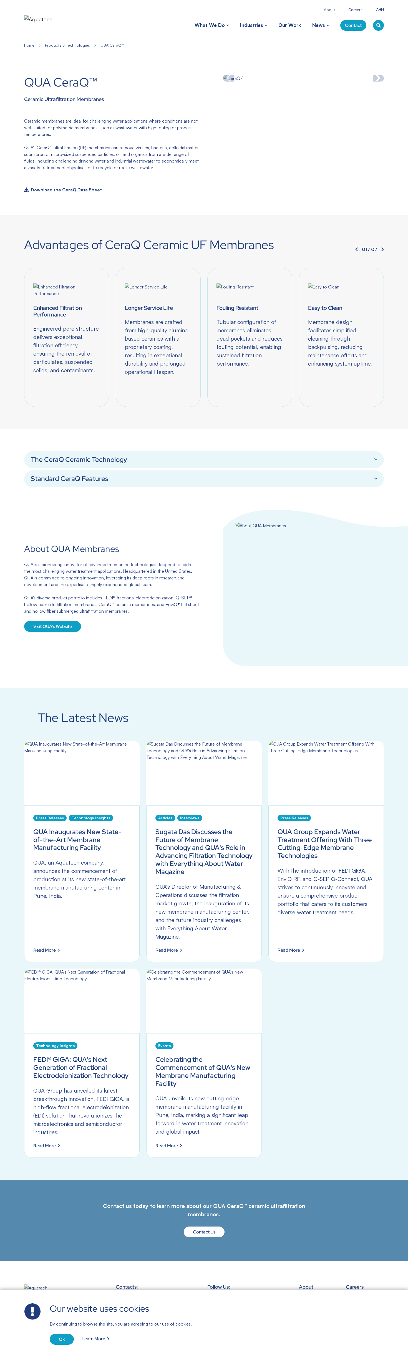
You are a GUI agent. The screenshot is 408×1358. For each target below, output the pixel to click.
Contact (353, 25)
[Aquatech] (45, 18)
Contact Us (204, 1232)
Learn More (93, 1338)
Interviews (189, 817)
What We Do (210, 25)
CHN (380, 9)
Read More (44, 950)
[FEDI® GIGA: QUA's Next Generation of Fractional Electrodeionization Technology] (82, 1063)
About (329, 9)
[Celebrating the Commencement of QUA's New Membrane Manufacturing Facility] (204, 1063)
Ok (62, 1339)
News (318, 25)
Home (29, 45)
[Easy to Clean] (341, 337)
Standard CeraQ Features (69, 478)
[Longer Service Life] (158, 337)
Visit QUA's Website (52, 626)
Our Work (289, 25)
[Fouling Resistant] (250, 337)
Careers (355, 9)
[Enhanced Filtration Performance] (66, 337)
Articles (165, 817)
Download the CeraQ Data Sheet (66, 189)
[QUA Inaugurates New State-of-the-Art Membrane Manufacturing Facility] (82, 851)
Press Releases (50, 817)
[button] (227, 25)
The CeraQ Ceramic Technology (79, 459)
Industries (251, 25)
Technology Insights (91, 817)
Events (164, 1045)
